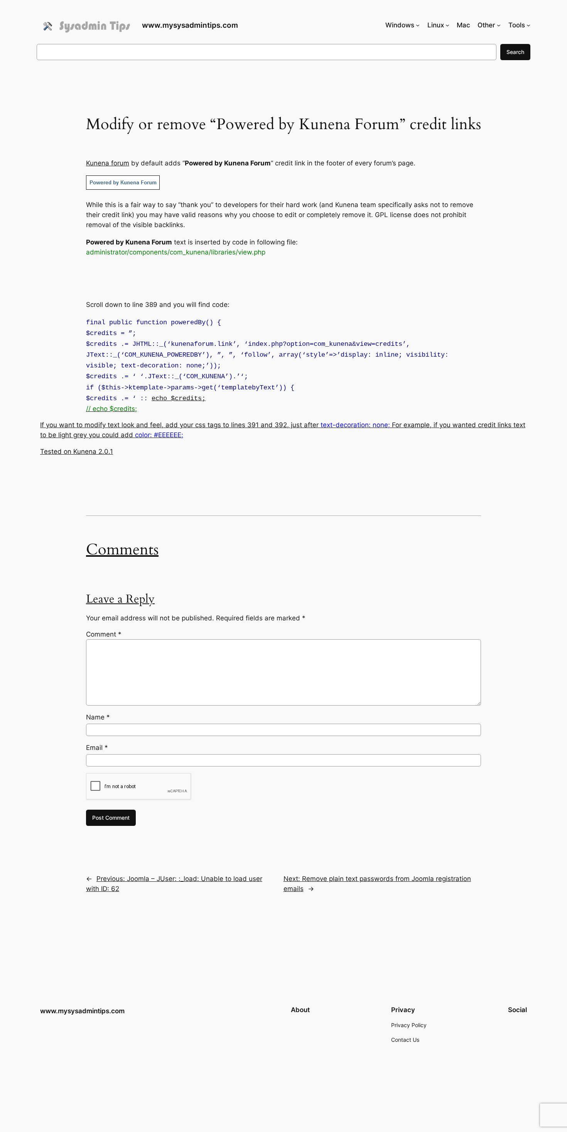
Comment (104, 634)
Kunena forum (107, 163)
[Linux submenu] (447, 25)
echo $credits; (179, 398)
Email (97, 747)
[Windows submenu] (418, 25)
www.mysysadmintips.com (190, 25)
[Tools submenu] (528, 25)
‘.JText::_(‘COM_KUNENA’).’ (190, 376)
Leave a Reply (120, 599)
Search (515, 52)
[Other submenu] (499, 25)
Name (98, 717)
